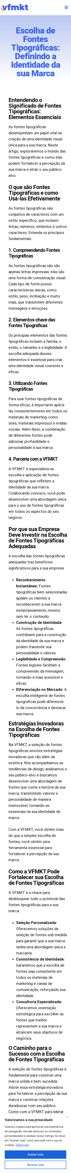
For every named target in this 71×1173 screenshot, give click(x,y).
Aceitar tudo (35, 1154)
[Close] (67, 1117)
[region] (35, 1143)
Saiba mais (22, 1145)
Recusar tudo (35, 1164)
